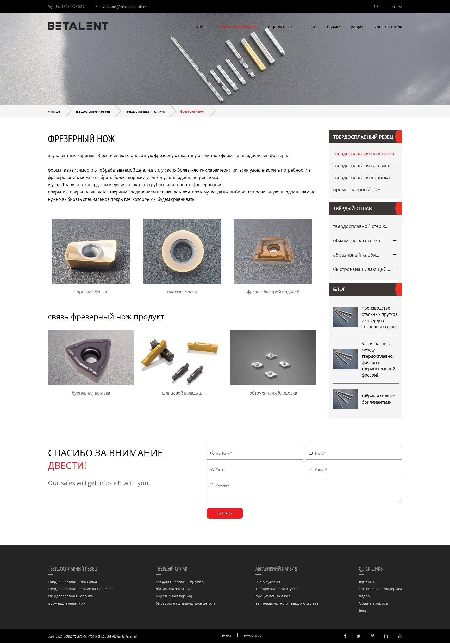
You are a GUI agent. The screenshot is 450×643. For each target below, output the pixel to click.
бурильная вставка (91, 393)
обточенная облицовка (273, 393)
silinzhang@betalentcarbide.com (125, 6)
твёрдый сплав (280, 26)
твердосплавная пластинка (145, 111)
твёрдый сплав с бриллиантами (378, 399)
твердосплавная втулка (276, 588)
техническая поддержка (380, 588)
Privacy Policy (252, 635)
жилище (202, 26)
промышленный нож (357, 189)
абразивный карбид (356, 255)
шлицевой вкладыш (182, 393)
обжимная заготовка (356, 240)
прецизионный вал (272, 595)
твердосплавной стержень (361, 226)
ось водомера (267, 581)
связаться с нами (388, 26)
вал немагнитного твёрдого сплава (287, 603)
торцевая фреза (91, 292)
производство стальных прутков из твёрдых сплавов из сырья (380, 317)
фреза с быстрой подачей (273, 292)
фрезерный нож (192, 111)
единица (310, 26)
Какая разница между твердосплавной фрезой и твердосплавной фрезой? (378, 359)
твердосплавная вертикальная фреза (366, 165)
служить (333, 26)
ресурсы (357, 26)
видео (364, 595)
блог (339, 289)
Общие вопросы (373, 603)
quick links (371, 568)
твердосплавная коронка (361, 177)
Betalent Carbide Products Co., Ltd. (87, 636)
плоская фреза (182, 292)
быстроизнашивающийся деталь (361, 269)
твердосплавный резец (239, 26)
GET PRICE (224, 513)
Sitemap (226, 635)
